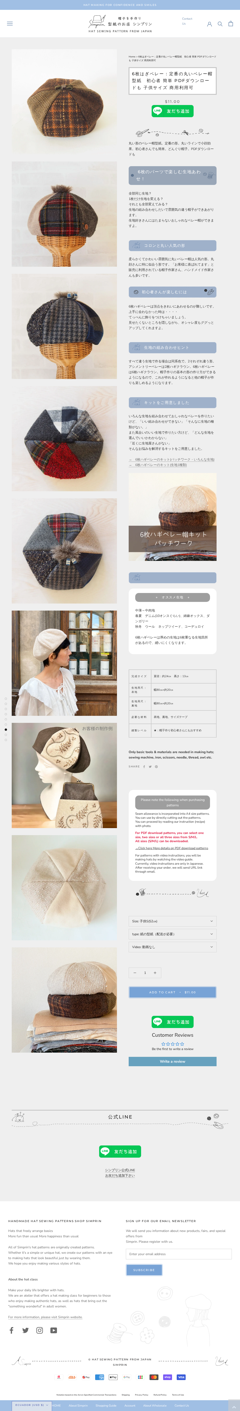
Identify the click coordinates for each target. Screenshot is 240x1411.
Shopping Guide (106, 1405)
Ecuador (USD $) (29, 1405)
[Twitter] (150, 766)
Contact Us (182, 1405)
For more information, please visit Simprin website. (45, 1317)
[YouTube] (53, 1330)
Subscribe (144, 1270)
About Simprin (78, 1405)
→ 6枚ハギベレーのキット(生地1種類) (158, 465)
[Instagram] (39, 1330)
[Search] (220, 23)
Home (132, 56)
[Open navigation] (10, 24)
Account (129, 1405)
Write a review (172, 1061)
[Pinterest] (156, 766)
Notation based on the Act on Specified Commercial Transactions (86, 1395)
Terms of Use (178, 1395)
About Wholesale (155, 1405)
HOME (56, 1405)
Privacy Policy (141, 1395)
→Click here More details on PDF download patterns (171, 848)
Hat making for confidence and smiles (120, 5)
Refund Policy (160, 1395)
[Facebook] (144, 766)
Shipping (126, 1395)
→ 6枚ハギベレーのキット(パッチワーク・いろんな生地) (171, 459)
